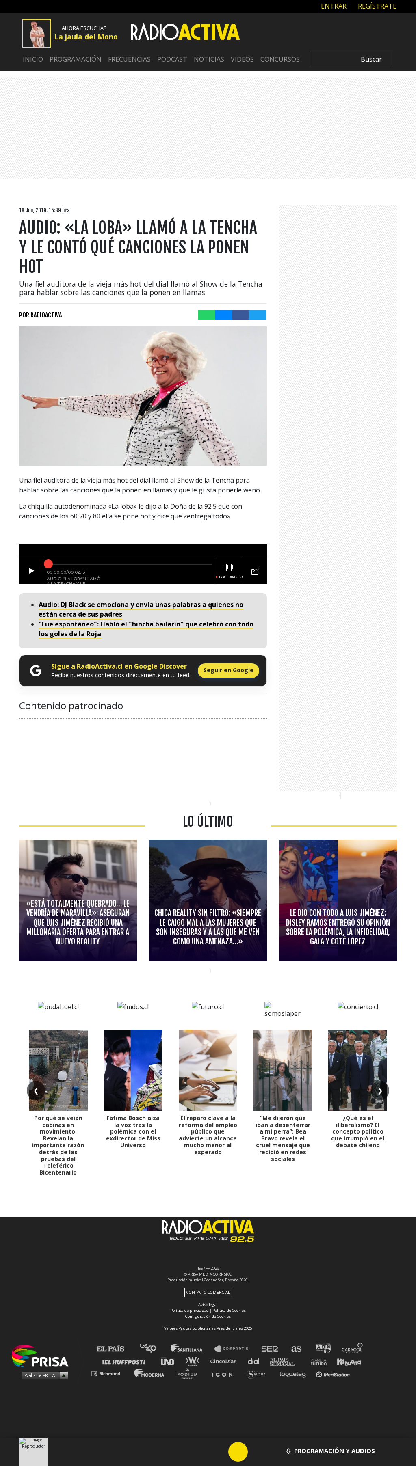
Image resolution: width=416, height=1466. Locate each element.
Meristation (334, 1373)
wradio (194, 1361)
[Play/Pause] (238, 1452)
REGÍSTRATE (376, 6)
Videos (242, 59)
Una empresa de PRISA (43, 1355)
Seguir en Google (229, 670)
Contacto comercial (208, 1292)
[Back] (199, 1452)
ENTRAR (333, 6)
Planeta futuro (316, 1361)
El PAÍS (115, 1349)
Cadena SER (270, 1349)
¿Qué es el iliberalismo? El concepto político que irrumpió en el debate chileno (357, 1131)
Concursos (280, 59)
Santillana (192, 1349)
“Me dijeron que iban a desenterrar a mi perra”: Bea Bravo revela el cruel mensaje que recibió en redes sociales (283, 1138)
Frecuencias (129, 59)
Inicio (33, 59)
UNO (171, 1361)
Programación (76, 59)
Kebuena (345, 1361)
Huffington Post (126, 1361)
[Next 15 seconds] (257, 1452)
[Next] (277, 1452)
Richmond (110, 1373)
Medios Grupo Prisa (43, 1375)
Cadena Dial (256, 1361)
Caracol (352, 1349)
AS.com (296, 1349)
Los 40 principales (154, 1349)
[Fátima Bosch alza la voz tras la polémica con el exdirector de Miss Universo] (133, 1070)
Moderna (150, 1373)
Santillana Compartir (235, 1349)
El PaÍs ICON (225, 1373)
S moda (259, 1373)
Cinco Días (225, 1361)
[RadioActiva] (185, 32)
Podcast (172, 59)
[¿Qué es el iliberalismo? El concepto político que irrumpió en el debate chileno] (357, 1070)
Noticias (209, 59)
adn (323, 1349)
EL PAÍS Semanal (286, 1361)
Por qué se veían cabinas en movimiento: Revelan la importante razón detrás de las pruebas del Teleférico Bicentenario (58, 1145)
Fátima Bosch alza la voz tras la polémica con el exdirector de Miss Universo (133, 1131)
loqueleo (295, 1373)
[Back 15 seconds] (218, 1452)
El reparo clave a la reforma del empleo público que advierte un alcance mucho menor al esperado (208, 1135)
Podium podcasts (190, 1373)
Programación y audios (334, 1451)
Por (40, 315)
